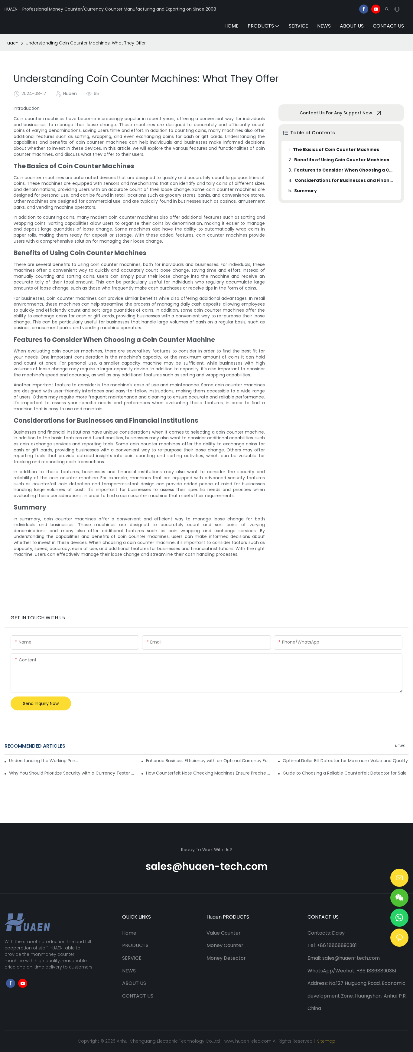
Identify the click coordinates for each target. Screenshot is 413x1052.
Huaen (11, 43)
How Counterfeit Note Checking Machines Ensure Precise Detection (209, 773)
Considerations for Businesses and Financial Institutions (345, 180)
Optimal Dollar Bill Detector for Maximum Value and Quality (345, 761)
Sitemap (325, 1041)
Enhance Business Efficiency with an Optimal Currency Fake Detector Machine (209, 761)
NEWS (400, 746)
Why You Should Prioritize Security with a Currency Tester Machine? (72, 773)
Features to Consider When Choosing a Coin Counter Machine (344, 170)
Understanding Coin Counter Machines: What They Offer (86, 43)
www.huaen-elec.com (248, 1041)
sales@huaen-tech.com (206, 866)
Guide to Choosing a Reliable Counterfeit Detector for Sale (345, 773)
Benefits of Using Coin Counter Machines (341, 160)
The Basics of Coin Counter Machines (336, 149)
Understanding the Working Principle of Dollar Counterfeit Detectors (44, 761)
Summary (305, 191)
